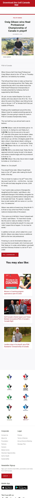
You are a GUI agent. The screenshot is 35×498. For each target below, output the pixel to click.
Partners (3, 444)
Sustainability (5, 459)
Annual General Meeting (25, 441)
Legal (20, 431)
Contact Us (4, 435)
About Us (4, 438)
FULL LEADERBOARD (9, 254)
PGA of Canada (17, 17)
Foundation (4, 441)
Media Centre (5, 450)
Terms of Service (23, 438)
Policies (20, 435)
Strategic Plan (22, 444)
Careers (3, 447)
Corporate (5, 431)
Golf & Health (5, 456)
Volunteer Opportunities (8, 453)
